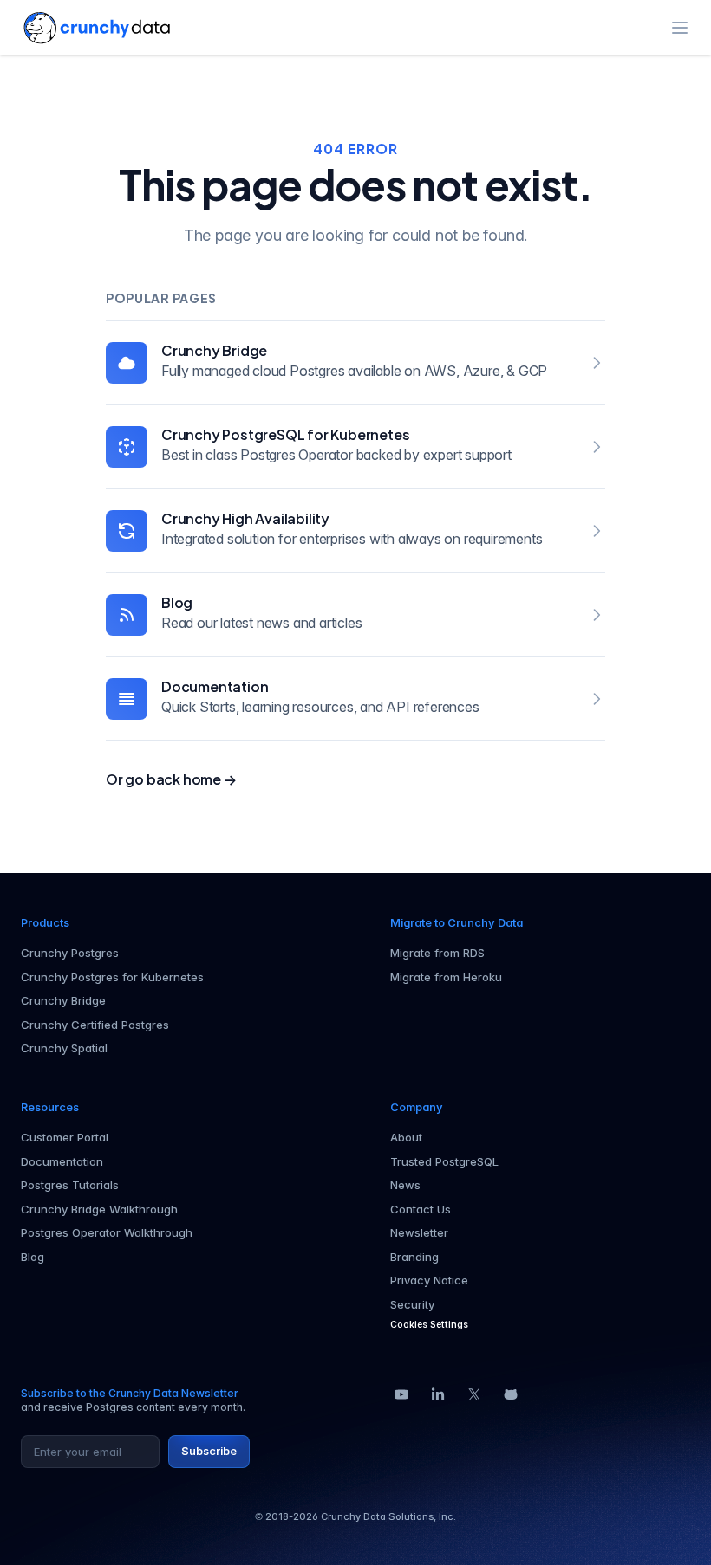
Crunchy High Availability (245, 518)
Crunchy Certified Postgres (95, 1024)
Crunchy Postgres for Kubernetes (112, 977)
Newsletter (419, 1232)
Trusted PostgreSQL (444, 1161)
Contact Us (420, 1209)
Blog (176, 602)
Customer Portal (64, 1137)
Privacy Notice (429, 1280)
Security (412, 1304)
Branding (414, 1257)
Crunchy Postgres (70, 953)
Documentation (214, 686)
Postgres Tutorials (70, 1185)
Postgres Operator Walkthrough (106, 1232)
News (405, 1185)
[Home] (96, 27)
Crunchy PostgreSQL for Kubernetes (285, 434)
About (406, 1137)
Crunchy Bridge (214, 350)
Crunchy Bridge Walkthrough (99, 1209)
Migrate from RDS (437, 953)
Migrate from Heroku (446, 977)
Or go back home (171, 779)
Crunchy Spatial (64, 1048)
